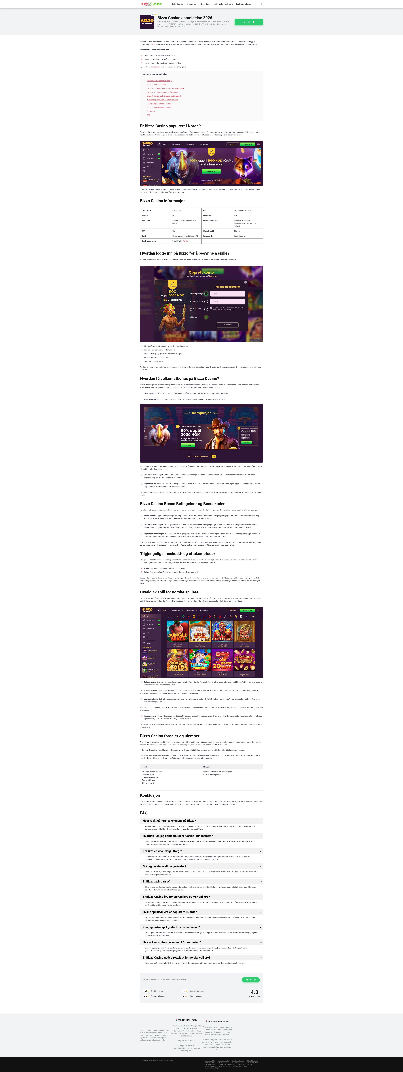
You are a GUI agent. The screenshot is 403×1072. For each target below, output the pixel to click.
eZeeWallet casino (224, 1066)
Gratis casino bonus (243, 4)
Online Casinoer (177, 4)
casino (152, 44)
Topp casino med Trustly (240, 1066)
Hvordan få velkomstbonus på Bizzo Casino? (163, 92)
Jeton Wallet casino (252, 1061)
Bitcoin (185, 241)
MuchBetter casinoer (210, 1066)
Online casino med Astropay (227, 1064)
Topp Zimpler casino (237, 1062)
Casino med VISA (210, 1061)
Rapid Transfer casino (252, 1062)
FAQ (148, 115)
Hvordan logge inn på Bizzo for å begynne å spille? (165, 88)
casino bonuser (154, 67)
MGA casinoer (205, 4)
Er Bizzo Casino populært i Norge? (159, 81)
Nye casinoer (191, 4)
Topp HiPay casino (223, 1062)
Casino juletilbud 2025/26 (212, 1068)
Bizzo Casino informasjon (156, 85)
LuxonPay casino (209, 1062)
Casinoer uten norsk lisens (223, 4)
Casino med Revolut (210, 1064)
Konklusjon (151, 111)
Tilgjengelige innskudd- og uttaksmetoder (162, 100)
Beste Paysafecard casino (245, 1064)
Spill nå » (247, 22)
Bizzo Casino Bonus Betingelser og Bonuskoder (164, 96)
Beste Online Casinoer (146, 1060)
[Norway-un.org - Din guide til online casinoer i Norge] (151, 3)
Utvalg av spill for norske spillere (159, 104)
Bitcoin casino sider (223, 1061)
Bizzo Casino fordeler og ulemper (159, 108)
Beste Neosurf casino (238, 1061)
